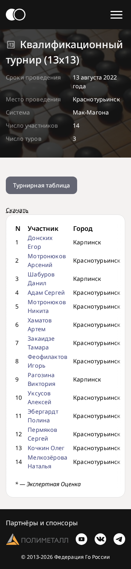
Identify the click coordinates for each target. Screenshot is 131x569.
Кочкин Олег (46, 448)
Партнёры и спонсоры (42, 522)
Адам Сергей (46, 293)
